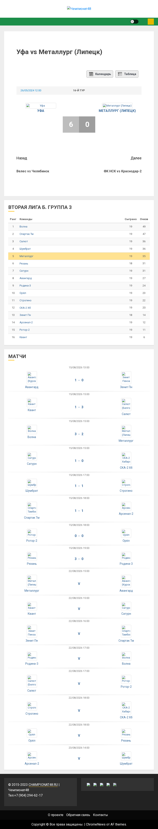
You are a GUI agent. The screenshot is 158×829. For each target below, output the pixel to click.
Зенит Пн (25, 315)
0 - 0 (79, 536)
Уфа (40, 111)
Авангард (26, 278)
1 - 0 (79, 380)
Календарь (103, 74)
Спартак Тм (27, 233)
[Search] (143, 22)
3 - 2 (79, 434)
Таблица (130, 74)
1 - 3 (79, 407)
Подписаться (151, 22)
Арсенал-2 (26, 322)
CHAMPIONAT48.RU (43, 785)
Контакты (100, 815)
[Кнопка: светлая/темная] (134, 22)
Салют (24, 241)
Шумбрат (25, 248)
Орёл (23, 292)
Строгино (25, 300)
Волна (23, 226)
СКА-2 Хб (25, 307)
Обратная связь (78, 815)
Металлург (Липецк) (117, 111)
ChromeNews (96, 824)
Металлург (26, 256)
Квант (23, 337)
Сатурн (24, 270)
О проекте (55, 815)
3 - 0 (79, 559)
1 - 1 (79, 486)
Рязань (24, 263)
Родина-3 (25, 285)
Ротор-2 (25, 329)
